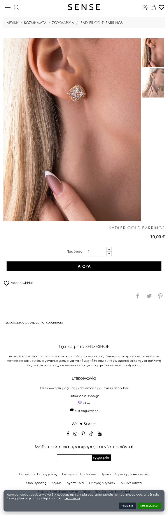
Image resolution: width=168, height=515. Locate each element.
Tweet (149, 296)
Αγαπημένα (75, 483)
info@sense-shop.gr (84, 396)
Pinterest (160, 296)
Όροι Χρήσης (36, 483)
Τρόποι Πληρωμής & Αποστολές (125, 474)
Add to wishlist (18, 282)
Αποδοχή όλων (149, 506)
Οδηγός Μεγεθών (102, 483)
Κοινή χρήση (137, 296)
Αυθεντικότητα (131, 483)
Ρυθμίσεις (127, 506)
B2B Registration (86, 411)
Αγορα (84, 266)
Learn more (72, 498)
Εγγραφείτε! (101, 458)
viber (86, 403)
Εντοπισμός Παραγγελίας (38, 474)
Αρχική (56, 483)
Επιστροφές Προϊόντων (79, 474)
